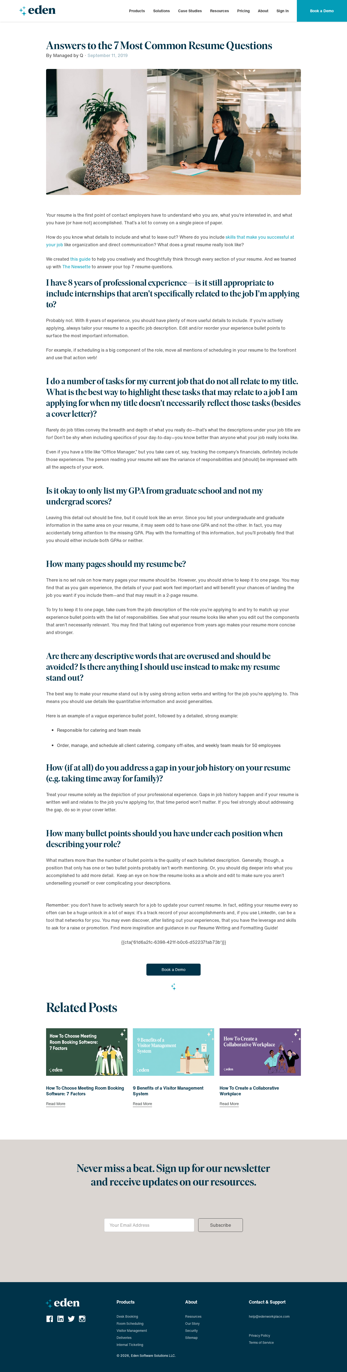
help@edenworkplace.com (269, 1316)
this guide (80, 259)
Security (191, 1330)
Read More (55, 1104)
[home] (37, 11)
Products (137, 11)
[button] (137, 11)
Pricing (243, 11)
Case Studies (190, 11)
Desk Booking (127, 1316)
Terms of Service (261, 1342)
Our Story (192, 1323)
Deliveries (124, 1337)
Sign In (283, 11)
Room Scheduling (130, 1323)
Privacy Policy (259, 1335)
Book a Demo (173, 969)
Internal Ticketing (130, 1344)
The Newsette (76, 266)
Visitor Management (132, 1330)
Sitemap (191, 1337)
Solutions (161, 11)
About (263, 11)
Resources (219, 11)
